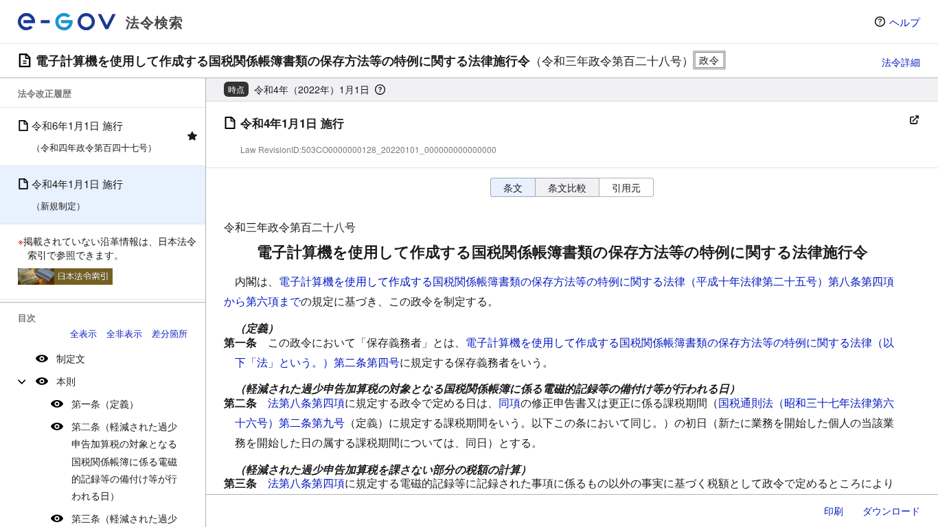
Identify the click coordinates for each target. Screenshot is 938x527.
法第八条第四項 (306, 402)
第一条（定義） (105, 403)
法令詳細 (901, 62)
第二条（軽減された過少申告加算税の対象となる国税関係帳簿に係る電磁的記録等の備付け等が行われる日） (124, 460)
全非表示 (124, 333)
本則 (66, 381)
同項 (510, 402)
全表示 (83, 333)
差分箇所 (169, 333)
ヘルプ (904, 21)
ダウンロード (891, 510)
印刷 (833, 510)
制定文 (70, 358)
